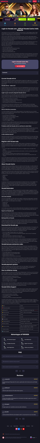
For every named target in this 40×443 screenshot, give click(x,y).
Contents (28, 426)
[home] (4, 1)
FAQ (32, 426)
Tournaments (22, 426)
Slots (8, 426)
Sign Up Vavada (20, 66)
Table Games (16, 426)
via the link (36, 310)
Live (11, 426)
